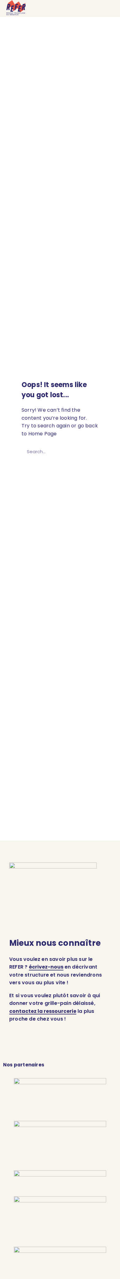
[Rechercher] (90, 451)
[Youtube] (90, 1047)
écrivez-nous (46, 966)
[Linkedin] (16, 1047)
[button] (108, 8)
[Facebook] (40, 1047)
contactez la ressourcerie (42, 1011)
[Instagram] (65, 1047)
